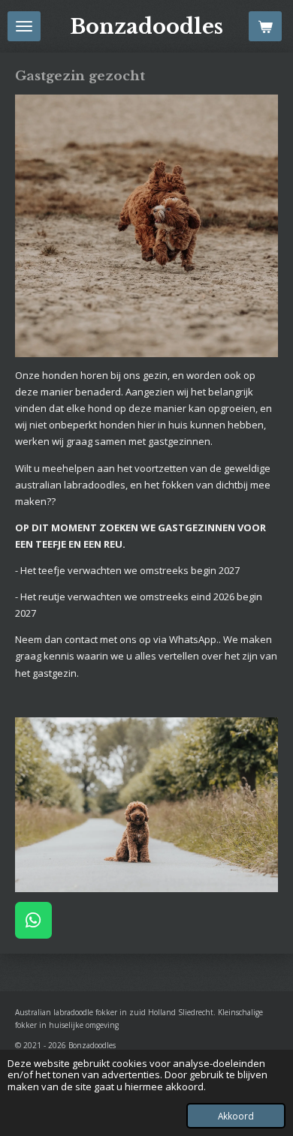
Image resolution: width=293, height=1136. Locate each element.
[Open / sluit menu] (24, 26)
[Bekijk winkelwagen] (265, 26)
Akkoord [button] (236, 1116)
